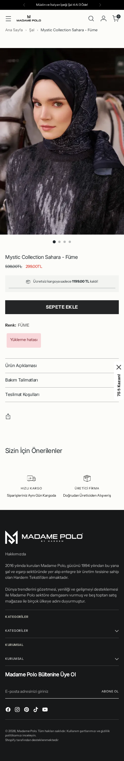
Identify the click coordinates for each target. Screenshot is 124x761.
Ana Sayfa (14, 29)
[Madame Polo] (28, 19)
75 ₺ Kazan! (119, 385)
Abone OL (110, 691)
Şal (32, 29)
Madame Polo (26, 731)
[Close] (119, 367)
